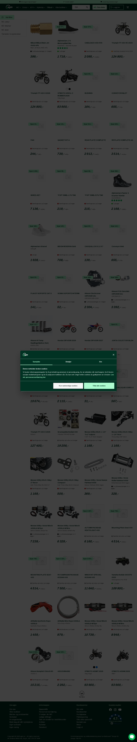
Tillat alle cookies (99, 386)
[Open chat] (131, 736)
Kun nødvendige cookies (68, 386)
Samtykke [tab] (36, 362)
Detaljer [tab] (68, 362)
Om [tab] (100, 362)
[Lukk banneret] (113, 354)
